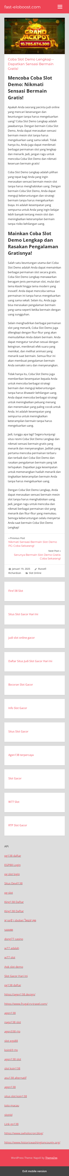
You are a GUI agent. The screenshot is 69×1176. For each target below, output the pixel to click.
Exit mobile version (34, 1171)
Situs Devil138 (13, 883)
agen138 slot (12, 1059)
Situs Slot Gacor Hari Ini (23, 614)
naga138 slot (12, 1022)
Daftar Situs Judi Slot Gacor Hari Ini (30, 661)
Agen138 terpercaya (21, 755)
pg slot (8, 893)
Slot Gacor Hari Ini (16, 976)
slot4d (8, 1115)
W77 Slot (13, 802)
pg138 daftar (12, 856)
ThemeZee (51, 1157)
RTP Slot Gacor (17, 825)
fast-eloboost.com (22, 7)
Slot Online (35, 573)
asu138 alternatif (15, 1078)
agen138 (10, 1013)
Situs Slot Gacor (18, 731)
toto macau (11, 1105)
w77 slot (9, 957)
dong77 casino (13, 939)
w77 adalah (11, 948)
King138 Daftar (14, 902)
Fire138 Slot (15, 591)
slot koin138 (12, 1068)
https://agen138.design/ (19, 994)
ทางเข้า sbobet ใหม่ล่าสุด (20, 920)
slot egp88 (11, 1041)
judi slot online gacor (21, 638)
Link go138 (11, 1124)
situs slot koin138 (15, 1096)
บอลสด (8, 930)
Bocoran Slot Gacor (20, 684)
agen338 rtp (12, 1031)
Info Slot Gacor (17, 708)
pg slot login (12, 874)
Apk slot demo (13, 967)
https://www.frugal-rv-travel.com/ (25, 1004)
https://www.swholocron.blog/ (23, 1133)
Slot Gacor (15, 778)
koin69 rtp (11, 1050)
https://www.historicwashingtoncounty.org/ (32, 1142)
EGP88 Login (12, 865)
